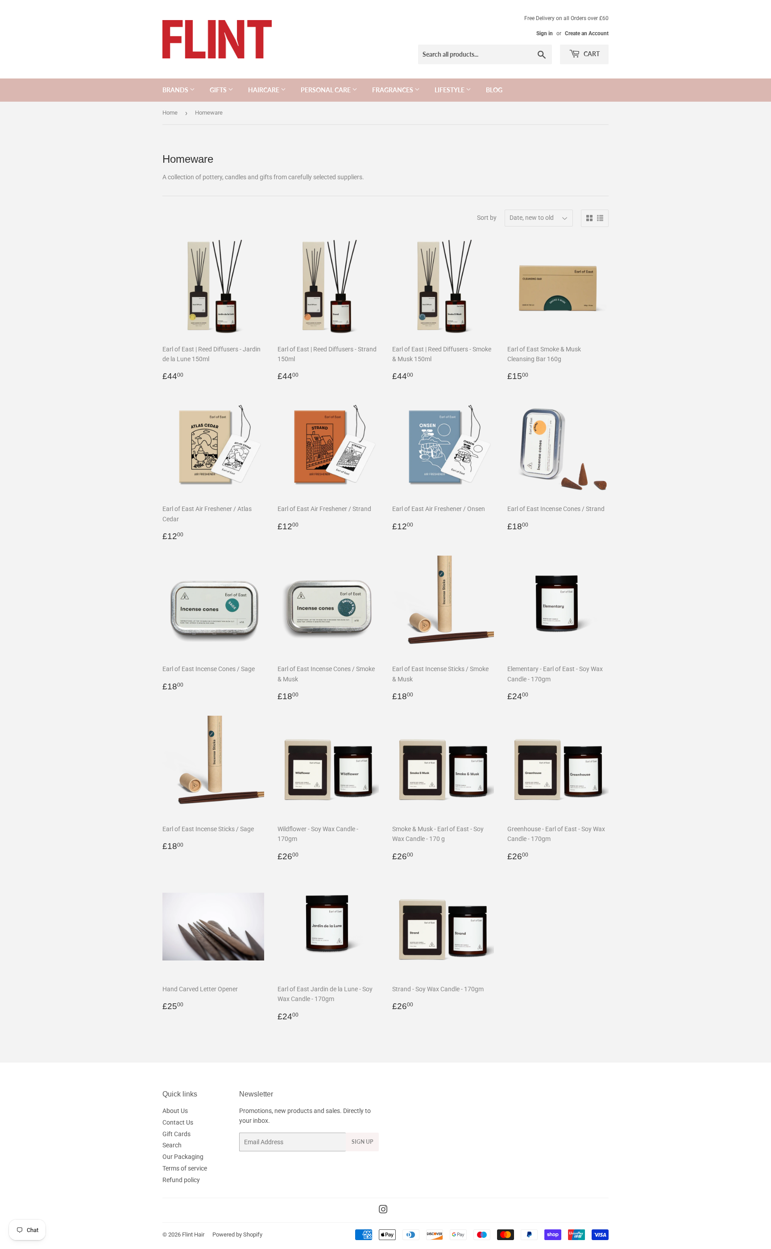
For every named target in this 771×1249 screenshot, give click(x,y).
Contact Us (177, 1122)
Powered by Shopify (237, 1234)
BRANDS (176, 90)
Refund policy (181, 1179)
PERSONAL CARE (326, 90)
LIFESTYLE (450, 90)
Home (170, 112)
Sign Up (362, 1141)
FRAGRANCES (393, 90)
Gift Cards (176, 1134)
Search (172, 1145)
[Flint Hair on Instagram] (383, 1210)
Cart (591, 54)
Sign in (544, 33)
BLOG (494, 90)
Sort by (487, 217)
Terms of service (184, 1168)
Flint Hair (193, 1234)
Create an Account (587, 33)
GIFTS (219, 90)
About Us (175, 1110)
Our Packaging (182, 1156)
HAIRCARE (264, 90)
